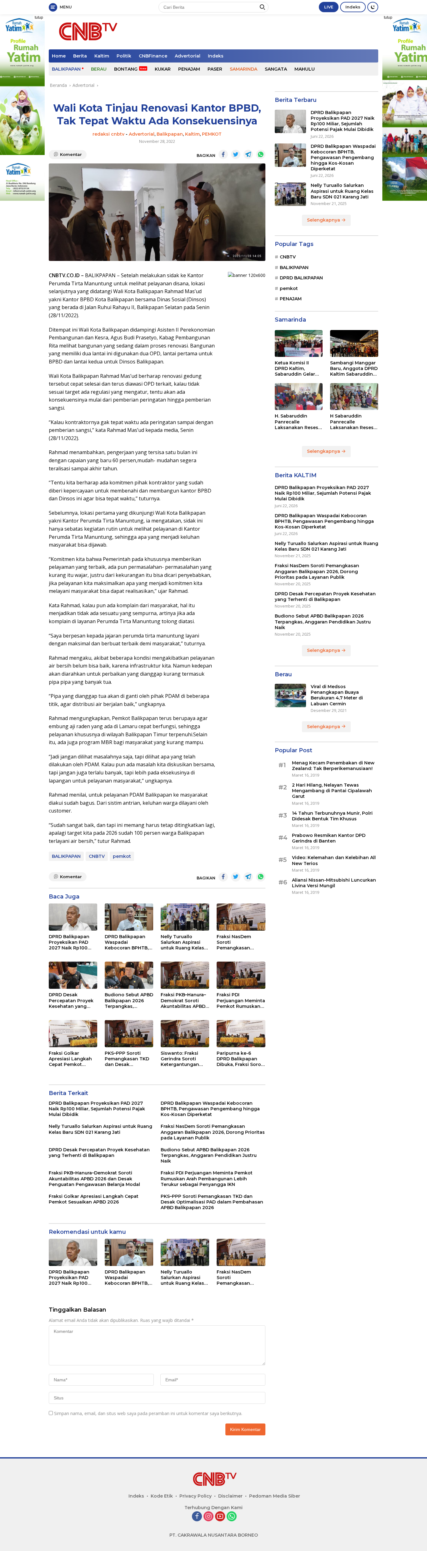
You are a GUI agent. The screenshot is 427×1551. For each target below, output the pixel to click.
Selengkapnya (324, 220)
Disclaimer (230, 1496)
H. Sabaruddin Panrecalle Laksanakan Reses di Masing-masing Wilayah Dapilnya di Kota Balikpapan (298, 421)
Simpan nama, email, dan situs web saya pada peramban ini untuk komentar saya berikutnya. (148, 1413)
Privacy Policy (195, 1496)
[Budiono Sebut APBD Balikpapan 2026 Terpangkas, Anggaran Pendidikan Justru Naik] (129, 975)
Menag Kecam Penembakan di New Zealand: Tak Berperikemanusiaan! (333, 765)
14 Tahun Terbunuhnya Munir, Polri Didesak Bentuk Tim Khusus (332, 816)
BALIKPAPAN (66, 69)
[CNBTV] (86, 31)
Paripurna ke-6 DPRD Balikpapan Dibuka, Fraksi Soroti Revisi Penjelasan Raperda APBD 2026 (240, 1059)
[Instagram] (208, 1516)
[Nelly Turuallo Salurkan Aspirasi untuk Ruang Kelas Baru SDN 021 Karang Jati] (185, 917)
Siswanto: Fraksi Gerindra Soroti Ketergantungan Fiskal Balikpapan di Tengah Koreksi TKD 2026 (184, 1059)
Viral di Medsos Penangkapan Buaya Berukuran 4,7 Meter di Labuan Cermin (337, 695)
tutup (39, 17)
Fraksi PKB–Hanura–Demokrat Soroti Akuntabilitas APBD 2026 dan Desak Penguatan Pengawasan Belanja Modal (183, 1000)
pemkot (122, 856)
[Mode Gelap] (372, 7)
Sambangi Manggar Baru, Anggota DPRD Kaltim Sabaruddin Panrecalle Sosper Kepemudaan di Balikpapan (354, 368)
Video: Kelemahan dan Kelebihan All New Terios (334, 860)
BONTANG (126, 69)
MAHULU (304, 69)
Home (59, 56)
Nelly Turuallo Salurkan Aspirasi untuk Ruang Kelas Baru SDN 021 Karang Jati (185, 942)
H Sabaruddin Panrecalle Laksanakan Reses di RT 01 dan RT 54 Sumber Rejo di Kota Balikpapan (353, 421)
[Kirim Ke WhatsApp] (260, 154)
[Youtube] (220, 1516)
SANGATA (276, 69)
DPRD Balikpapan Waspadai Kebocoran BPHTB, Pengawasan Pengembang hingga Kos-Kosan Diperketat (126, 942)
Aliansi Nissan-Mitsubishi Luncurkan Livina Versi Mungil (334, 882)
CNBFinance (153, 56)
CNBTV (97, 856)
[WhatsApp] (232, 1516)
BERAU (99, 69)
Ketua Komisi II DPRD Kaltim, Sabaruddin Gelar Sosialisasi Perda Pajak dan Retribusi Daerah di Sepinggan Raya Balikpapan (297, 368)
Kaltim (101, 56)
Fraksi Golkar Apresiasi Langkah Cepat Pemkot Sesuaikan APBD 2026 (70, 1059)
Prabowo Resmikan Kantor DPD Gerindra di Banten (328, 838)
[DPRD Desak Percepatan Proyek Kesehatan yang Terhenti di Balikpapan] (73, 975)
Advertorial (187, 56)
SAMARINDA (243, 69)
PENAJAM (189, 69)
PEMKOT (212, 134)
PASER (215, 69)
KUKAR (163, 69)
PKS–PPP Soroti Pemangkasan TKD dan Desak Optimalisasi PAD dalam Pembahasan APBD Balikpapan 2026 (128, 1059)
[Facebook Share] (223, 154)
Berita (80, 56)
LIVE (328, 6)
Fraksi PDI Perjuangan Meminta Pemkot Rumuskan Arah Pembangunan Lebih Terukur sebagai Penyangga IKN (241, 1000)
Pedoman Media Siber (274, 1496)
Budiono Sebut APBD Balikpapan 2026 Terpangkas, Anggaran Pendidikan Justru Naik (129, 1000)
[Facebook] (197, 1516)
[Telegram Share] (248, 154)
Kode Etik (162, 1496)
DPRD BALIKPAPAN (301, 278)
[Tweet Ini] (235, 154)
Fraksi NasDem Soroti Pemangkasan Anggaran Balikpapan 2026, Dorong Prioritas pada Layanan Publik (237, 942)
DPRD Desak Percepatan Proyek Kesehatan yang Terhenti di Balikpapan (71, 1000)
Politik (124, 56)
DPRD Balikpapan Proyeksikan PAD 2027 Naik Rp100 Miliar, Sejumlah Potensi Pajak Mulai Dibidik (71, 942)
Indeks (352, 6)
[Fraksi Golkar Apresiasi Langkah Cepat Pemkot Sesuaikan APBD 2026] (73, 1033)
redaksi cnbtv (108, 134)
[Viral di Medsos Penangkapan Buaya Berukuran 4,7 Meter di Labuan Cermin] (290, 695)
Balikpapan (170, 134)
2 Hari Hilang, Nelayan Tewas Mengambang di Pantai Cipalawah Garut (332, 790)
